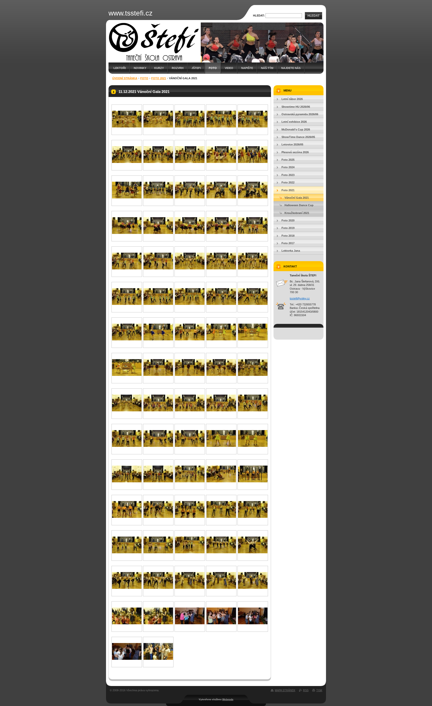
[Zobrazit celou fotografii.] (127, 126)
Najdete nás (290, 67)
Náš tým (267, 67)
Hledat (314, 15)
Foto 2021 (158, 78)
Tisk (319, 690)
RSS (305, 690)
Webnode (228, 699)
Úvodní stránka (124, 78)
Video (229, 67)
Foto (213, 67)
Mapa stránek (285, 690)
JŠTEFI (196, 67)
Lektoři (120, 67)
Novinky (140, 67)
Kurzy (159, 67)
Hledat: (259, 15)
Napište (247, 67)
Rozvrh (178, 67)
